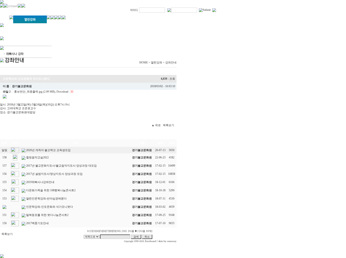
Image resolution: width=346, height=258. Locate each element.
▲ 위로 (156, 125)
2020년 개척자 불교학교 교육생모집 (48, 150)
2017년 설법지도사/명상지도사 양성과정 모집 (54, 174)
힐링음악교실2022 (37, 157)
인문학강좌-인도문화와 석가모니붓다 (49, 206)
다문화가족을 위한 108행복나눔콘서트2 (51, 190)
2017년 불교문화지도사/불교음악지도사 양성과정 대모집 (61, 165)
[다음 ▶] (133, 231)
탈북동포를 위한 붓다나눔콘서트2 (47, 215)
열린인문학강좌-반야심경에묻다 (46, 198)
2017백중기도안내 (37, 223)
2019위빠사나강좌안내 (40, 182)
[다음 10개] (145, 231)
